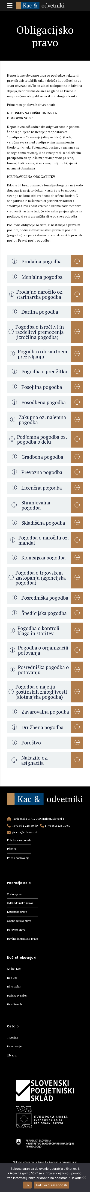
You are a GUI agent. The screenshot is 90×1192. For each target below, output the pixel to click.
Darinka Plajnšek (17, 995)
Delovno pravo (16, 930)
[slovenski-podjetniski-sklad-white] (45, 1088)
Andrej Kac (14, 969)
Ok (27, 1185)
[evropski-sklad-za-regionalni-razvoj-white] (45, 1115)
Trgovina (12, 1037)
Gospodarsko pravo (19, 921)
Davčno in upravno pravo (22, 939)
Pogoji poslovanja (18, 858)
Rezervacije (14, 1046)
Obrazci (12, 1055)
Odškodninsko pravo (20, 903)
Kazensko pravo (17, 912)
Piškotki (12, 849)
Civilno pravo (15, 894)
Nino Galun (14, 986)
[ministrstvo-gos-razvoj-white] (45, 1141)
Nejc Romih (14, 1004)
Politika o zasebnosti (51, 1185)
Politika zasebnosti (19, 840)
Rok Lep (12, 978)
